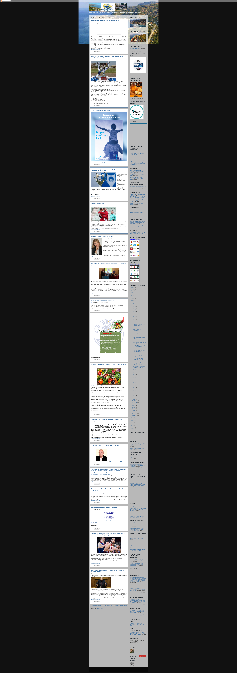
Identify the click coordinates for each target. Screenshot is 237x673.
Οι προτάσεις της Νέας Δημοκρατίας (100, 110)
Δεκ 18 (134, 369)
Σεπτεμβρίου (134, 402)
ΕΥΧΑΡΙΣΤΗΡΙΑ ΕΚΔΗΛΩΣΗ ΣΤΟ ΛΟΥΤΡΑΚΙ (102, 300)
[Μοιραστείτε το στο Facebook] (97, 51)
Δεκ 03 (134, 393)
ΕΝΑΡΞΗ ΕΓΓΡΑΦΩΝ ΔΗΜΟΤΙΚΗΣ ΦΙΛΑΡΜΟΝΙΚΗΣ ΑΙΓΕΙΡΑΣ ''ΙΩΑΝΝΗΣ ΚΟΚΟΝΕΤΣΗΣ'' (137, 437)
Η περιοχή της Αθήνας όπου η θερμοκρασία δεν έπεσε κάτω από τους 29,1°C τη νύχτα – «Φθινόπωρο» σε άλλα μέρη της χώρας (138, 601)
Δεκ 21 (134, 319)
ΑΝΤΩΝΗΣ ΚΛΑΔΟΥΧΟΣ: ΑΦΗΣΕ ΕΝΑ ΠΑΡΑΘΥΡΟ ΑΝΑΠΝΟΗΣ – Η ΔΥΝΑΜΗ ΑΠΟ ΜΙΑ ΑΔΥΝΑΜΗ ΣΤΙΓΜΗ (137, 633)
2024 (132, 290)
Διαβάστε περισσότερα (95, 49)
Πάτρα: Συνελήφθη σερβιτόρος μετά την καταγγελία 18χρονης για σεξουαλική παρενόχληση (137, 222)
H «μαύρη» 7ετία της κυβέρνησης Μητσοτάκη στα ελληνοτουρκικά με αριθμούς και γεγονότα (136, 564)
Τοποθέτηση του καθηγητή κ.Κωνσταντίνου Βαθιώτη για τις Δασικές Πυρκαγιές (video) (137, 589)
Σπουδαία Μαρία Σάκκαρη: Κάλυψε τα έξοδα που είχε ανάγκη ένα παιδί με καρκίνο (137, 560)
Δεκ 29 (134, 306)
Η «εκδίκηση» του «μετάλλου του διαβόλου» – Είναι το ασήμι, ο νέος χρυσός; (136, 457)
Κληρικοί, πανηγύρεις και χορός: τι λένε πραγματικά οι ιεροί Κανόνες (137, 592)
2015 (132, 420)
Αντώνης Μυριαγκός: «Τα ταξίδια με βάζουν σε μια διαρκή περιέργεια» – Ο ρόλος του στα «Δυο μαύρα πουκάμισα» (137, 468)
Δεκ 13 (134, 377)
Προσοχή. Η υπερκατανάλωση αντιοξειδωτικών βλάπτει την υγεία (108, 364)
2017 (132, 417)
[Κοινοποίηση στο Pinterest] (98, 51)
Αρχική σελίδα (108, 605)
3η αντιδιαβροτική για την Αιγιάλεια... (137, 538)
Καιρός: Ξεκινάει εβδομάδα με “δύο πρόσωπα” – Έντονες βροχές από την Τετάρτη (137, 171)
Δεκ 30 (134, 304)
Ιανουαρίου (134, 415)
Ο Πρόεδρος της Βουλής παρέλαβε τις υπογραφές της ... (139, 356)
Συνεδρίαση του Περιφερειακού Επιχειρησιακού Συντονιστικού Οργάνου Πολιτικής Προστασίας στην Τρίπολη (137, 484)
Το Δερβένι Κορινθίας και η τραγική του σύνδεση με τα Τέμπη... (137, 517)
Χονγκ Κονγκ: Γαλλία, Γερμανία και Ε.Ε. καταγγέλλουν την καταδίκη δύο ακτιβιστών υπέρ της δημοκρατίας (137, 444)
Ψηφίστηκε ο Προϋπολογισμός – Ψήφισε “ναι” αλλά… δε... (139, 367)
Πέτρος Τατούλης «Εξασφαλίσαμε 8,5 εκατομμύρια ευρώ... (139, 340)
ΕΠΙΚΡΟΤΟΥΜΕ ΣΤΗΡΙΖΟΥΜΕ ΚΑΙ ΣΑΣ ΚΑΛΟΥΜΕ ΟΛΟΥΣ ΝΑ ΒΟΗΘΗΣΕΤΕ (137, 233)
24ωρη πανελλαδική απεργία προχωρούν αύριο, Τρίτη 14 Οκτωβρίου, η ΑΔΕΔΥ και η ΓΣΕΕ (138, 174)
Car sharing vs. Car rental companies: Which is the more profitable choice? (137, 480)
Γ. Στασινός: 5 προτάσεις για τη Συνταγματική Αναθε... (139, 351)
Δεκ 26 (134, 311)
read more (93, 411)
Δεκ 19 (134, 322)
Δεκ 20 (134, 321)
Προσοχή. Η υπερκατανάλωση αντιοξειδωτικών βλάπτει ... (138, 348)
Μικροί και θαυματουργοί (97, 203)
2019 (132, 298)
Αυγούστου (134, 403)
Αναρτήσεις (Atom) (99, 608)
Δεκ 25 (134, 313)
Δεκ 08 (134, 385)
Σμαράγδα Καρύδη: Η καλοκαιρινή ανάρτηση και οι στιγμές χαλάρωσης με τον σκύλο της (137, 465)
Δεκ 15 (134, 374)
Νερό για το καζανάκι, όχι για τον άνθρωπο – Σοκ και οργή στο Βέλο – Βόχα (137, 178)
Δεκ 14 (134, 375)
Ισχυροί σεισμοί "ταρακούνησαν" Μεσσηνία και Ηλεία (105, 20)
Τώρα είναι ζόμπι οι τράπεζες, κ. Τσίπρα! (102, 236)
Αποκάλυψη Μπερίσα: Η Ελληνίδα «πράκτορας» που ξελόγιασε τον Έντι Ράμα (137, 624)
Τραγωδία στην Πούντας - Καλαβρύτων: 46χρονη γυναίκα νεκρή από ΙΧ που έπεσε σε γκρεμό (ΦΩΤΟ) (138, 226)
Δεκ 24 (134, 314)
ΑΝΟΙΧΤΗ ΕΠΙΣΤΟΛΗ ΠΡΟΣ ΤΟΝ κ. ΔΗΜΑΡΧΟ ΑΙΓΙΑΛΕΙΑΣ (137, 536)
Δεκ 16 (134, 372)
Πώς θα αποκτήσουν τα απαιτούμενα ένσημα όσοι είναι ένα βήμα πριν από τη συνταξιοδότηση (137, 611)
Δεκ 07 (134, 387)
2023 (132, 292)
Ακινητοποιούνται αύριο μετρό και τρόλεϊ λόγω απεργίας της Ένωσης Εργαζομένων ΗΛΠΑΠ (138, 214)
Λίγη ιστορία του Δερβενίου (135, 48)
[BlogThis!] (95, 51)
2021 (132, 295)
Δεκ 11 (134, 380)
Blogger (124, 669)
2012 (132, 425)
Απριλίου (134, 410)
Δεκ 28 (134, 308)
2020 (132, 297)
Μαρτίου (133, 412)
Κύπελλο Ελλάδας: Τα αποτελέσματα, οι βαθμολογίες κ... (139, 333)
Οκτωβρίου (134, 400)
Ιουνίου (133, 407)
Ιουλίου (133, 405)
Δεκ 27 (134, 309)
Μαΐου (133, 408)
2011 (132, 427)
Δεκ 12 (134, 379)
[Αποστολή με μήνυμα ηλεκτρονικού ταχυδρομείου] (94, 51)
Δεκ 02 (134, 395)
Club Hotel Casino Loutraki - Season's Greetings (104, 507)
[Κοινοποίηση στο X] (96, 51)
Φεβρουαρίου (134, 413)
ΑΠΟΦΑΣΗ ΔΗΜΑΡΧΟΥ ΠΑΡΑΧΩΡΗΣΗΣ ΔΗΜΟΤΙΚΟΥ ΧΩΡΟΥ (137, 154)
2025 (132, 289)
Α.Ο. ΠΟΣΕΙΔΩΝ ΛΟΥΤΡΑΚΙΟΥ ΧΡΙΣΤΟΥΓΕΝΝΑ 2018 (104, 315)
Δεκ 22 (134, 317)
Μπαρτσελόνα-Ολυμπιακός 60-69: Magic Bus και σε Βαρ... (139, 364)
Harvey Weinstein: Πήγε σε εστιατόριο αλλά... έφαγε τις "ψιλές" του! (137, 210)
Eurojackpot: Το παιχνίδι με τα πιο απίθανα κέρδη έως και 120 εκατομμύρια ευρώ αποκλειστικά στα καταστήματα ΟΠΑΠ (137, 547)
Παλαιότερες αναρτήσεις (120, 605)
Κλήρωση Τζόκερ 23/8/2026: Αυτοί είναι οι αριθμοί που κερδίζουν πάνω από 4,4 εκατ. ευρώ (138, 509)
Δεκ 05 (134, 390)
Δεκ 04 (134, 392)
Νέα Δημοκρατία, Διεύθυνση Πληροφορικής (100, 162)
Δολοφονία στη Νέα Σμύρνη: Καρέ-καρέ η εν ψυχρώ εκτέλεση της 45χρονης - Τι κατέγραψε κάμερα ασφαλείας (138, 187)
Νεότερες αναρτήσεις (96, 605)
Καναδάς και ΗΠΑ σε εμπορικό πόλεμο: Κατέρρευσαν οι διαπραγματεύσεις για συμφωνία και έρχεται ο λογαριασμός (137, 161)
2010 (132, 428)
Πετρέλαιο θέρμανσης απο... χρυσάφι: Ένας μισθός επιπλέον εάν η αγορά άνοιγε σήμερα (138, 615)
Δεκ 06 (134, 388)
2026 (132, 287)
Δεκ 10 (134, 382)
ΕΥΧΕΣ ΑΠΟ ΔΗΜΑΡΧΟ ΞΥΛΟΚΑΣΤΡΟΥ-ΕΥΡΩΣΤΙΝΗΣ (105, 445)
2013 (132, 423)
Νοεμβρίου (134, 399)
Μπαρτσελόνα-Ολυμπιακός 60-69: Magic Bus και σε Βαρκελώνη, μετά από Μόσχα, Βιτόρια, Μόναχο (108, 534)
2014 (132, 422)
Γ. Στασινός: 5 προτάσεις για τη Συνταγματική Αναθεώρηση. (106, 419)
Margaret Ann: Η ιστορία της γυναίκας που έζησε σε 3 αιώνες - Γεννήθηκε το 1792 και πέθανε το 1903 (137, 529)
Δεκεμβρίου (134, 301)
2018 (132, 300)
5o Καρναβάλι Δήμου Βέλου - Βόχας (136, 212)
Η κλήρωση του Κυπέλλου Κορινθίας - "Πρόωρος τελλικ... (139, 327)
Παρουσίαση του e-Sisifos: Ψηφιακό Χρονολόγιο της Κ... (139, 359)
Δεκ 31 (134, 303)
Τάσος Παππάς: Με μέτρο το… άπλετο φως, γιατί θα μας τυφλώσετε (137, 550)
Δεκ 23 (134, 316)
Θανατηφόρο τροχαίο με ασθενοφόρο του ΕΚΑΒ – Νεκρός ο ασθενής (138, 604)
